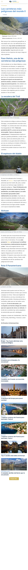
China (9, 242)
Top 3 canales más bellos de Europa (13, 455)
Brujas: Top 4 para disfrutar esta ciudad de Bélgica (12, 342)
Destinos (3, 339)
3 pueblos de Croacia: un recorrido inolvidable (12, 380)
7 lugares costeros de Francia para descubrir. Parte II (12, 418)
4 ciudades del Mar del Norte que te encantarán (13, 474)
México (11, 180)
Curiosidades (4, 5)
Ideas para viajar (5, 454)
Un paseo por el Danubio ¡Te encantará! (10, 361)
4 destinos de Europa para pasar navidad (12, 399)
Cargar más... (14, 478)
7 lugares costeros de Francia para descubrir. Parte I (12, 437)
